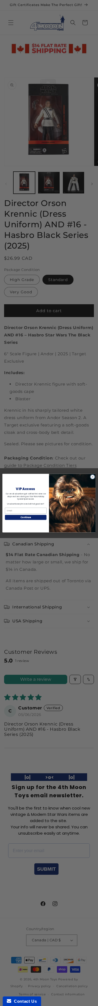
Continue (25, 517)
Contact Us (24, 1001)
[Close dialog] (92, 476)
